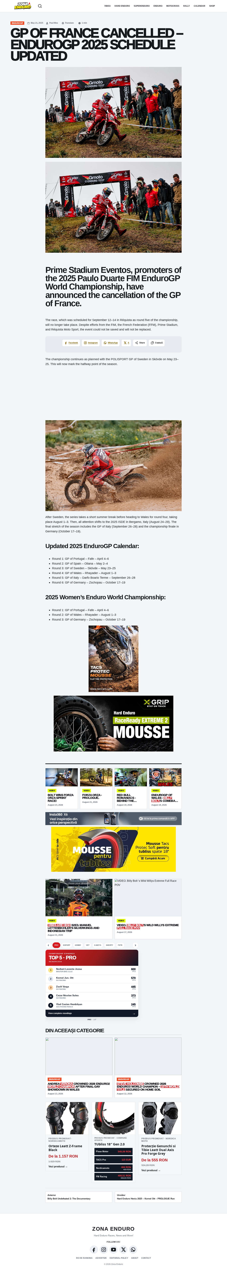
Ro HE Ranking (84, 1258)
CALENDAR (199, 6)
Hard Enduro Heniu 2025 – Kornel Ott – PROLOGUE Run (146, 1197)
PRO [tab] (56, 945)
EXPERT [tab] (66, 945)
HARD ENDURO (122, 6)
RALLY (186, 6)
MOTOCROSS (172, 6)
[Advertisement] (113, 393)
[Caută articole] (40, 6)
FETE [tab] (120, 945)
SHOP (212, 6)
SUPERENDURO (142, 6)
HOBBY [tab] (78, 945)
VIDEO (107, 6)
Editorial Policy (119, 1258)
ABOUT (134, 1258)
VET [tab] (88, 945)
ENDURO (158, 6)
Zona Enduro (113, 1229)
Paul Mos (53, 23)
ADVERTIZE (101, 1258)
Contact (146, 1258)
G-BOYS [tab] (97, 945)
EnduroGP (17, 23)
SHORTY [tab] (109, 945)
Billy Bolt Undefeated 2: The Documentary (69, 1197)
